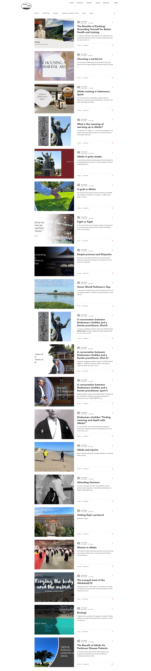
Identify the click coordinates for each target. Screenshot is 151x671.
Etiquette (55, 13)
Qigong (91, 13)
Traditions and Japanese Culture (70, 13)
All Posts (36, 13)
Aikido (84, 13)
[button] (114, 13)
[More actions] (113, 22)
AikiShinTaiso (46, 13)
